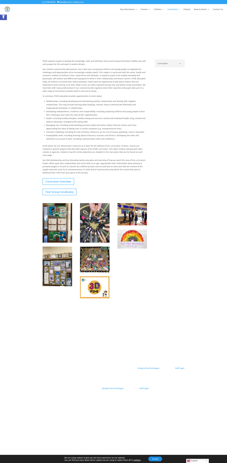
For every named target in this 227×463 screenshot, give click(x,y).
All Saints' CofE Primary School (64, 351)
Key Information (127, 9)
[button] (3, 16)
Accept (155, 459)
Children (157, 9)
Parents (144, 9)
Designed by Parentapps (149, 368)
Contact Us (218, 9)
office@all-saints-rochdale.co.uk (163, 356)
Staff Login (179, 368)
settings (137, 460)
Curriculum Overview (58, 181)
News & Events (200, 9)
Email (163, 351)
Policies (187, 9)
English (194, 461)
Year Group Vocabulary (59, 192)
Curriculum (172, 9)
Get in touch (113, 351)
